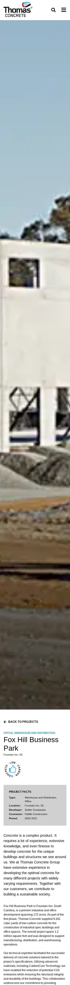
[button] (53, 10)
